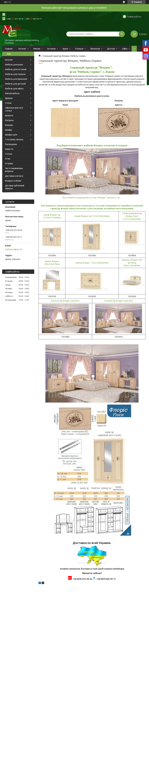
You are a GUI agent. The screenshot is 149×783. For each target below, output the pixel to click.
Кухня (65, 49)
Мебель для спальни (15, 74)
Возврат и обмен (13, 181)
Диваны (9, 98)
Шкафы (8, 130)
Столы (8, 103)
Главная (9, 49)
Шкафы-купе (11, 135)
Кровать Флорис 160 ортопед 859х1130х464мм (132, 263)
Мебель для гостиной (15, 69)
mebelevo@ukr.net (13, 249)
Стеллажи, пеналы (14, 139)
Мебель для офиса (14, 88)
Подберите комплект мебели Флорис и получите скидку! (92, 145)
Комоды (9, 125)
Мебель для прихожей (16, 79)
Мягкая (36, 49)
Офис (124, 49)
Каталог (22, 49)
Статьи (8, 154)
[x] (43, 583)
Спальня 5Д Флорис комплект (65, 301)
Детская (111, 49)
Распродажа (11, 144)
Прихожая (95, 49)
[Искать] (122, 34)
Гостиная (51, 49)
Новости (9, 149)
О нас (7, 159)
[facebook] (40, 583)
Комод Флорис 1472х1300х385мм (92, 263)
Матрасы (9, 120)
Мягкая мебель (12, 93)
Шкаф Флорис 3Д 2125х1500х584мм (91, 216)
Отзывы (9, 163)
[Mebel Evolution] (19, 31)
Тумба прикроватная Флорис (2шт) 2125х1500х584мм (132, 216)
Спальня (79, 49)
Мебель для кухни (14, 64)
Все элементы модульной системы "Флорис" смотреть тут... (92, 197)
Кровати (9, 115)
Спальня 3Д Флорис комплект (118, 301)
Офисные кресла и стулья (14, 109)
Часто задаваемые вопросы (14, 169)
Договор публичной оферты (14, 187)
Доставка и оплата (14, 176)
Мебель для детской (15, 84)
